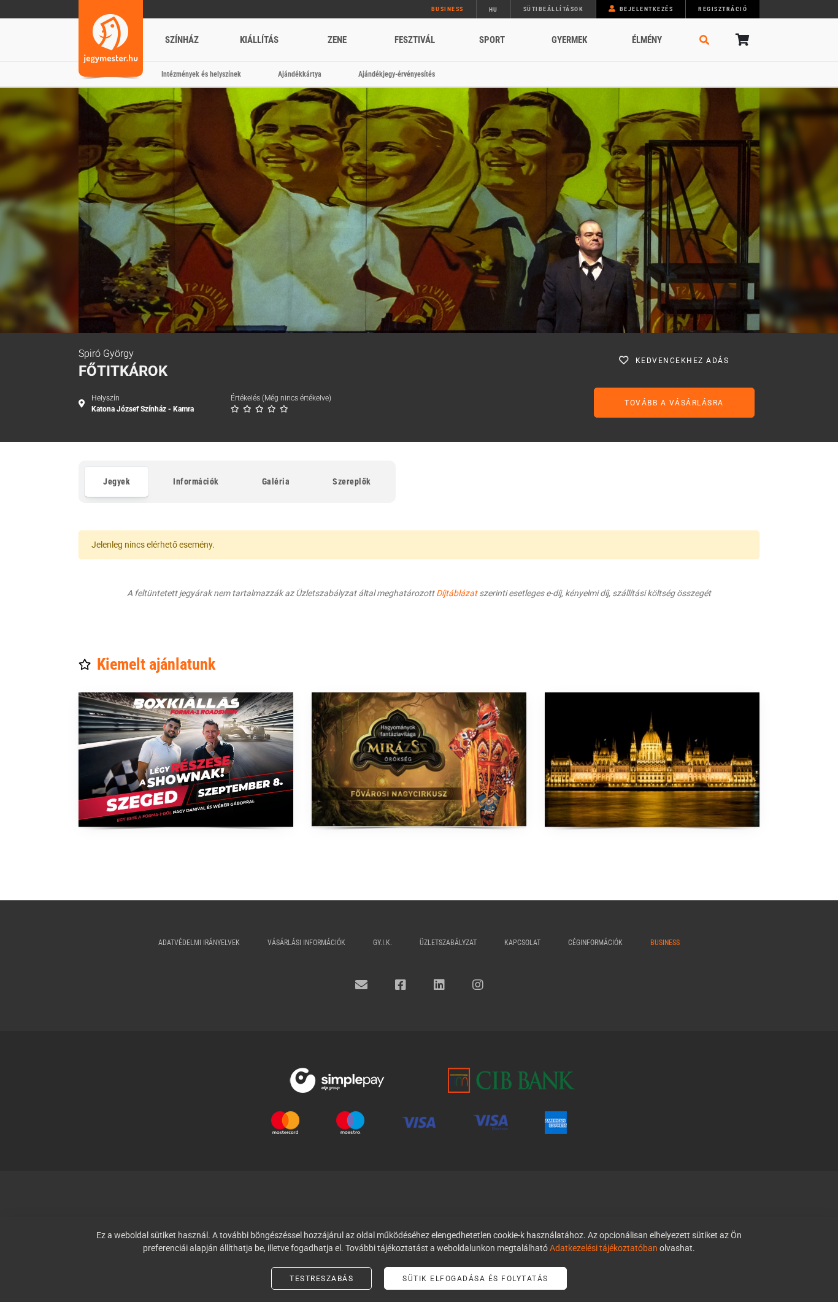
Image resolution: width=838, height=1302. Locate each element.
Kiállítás (259, 39)
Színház (182, 39)
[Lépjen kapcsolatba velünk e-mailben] (361, 985)
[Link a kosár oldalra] (741, 40)
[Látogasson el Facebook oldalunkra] (400, 985)
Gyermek (569, 39)
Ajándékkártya (299, 74)
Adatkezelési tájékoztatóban (604, 1248)
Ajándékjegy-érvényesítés (396, 74)
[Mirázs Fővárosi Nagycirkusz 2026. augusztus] (419, 759)
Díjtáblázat (456, 593)
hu (493, 9)
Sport (492, 39)
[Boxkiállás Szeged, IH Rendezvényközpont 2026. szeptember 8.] (186, 759)
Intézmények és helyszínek (201, 74)
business (447, 9)
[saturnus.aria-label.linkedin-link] (439, 985)
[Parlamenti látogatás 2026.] (652, 759)
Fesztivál (414, 39)
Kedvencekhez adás (682, 360)
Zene (337, 39)
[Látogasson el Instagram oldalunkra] (477, 985)
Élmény (647, 39)
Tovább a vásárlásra (674, 403)
